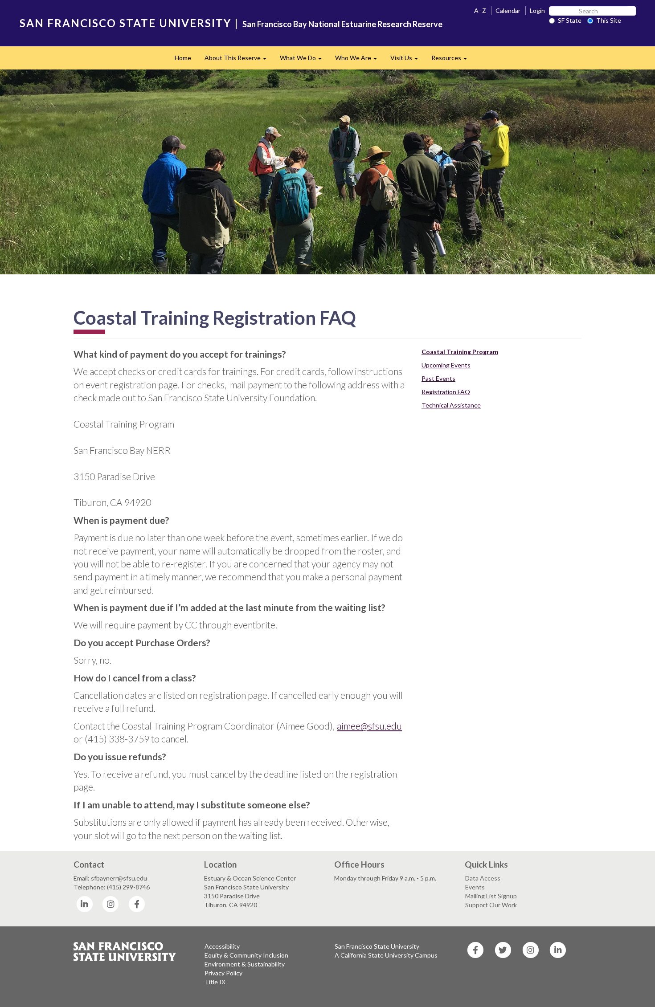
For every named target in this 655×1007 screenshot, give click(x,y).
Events (475, 887)
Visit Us (407, 60)
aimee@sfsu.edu (369, 725)
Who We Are (359, 60)
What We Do (304, 60)
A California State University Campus (386, 955)
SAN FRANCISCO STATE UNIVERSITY (125, 22)
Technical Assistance (451, 405)
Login (537, 10)
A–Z (480, 10)
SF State (569, 20)
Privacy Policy (223, 973)
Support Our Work (491, 905)
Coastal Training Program (460, 351)
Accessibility (222, 946)
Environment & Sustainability (245, 964)
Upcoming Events (446, 365)
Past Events (438, 378)
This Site (608, 20)
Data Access (482, 878)
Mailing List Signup (491, 896)
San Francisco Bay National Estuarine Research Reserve (342, 24)
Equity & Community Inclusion (246, 955)
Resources (452, 60)
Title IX (215, 982)
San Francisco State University (377, 946)
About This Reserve (239, 60)
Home (183, 57)
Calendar (507, 10)
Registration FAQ (446, 391)
